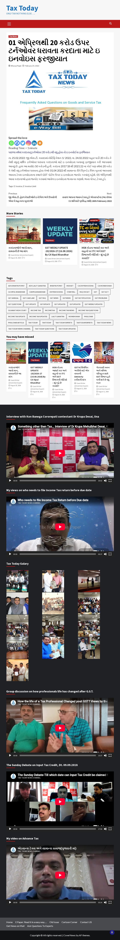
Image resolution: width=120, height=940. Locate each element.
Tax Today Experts (63, 323)
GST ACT (105, 292)
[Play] (10, 480)
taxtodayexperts (84, 323)
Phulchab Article (16, 323)
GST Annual (13, 298)
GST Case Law (29, 298)
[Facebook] (17, 143)
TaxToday (46, 323)
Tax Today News (104, 323)
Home (9, 922)
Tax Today (22, 8)
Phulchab (88, 316)
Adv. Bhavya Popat (16, 286)
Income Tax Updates (38, 316)
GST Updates (59, 304)
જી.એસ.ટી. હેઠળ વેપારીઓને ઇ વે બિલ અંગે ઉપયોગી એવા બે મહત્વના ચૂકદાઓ (32, 197)
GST (95, 292)
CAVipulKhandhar (37, 292)
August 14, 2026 (89, 265)
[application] (60, 453)
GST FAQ (42, 298)
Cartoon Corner (69, 922)
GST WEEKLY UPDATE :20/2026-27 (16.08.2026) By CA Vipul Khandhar (58, 251)
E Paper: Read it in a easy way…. (31, 922)
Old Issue (54, 922)
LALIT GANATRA (58, 316)
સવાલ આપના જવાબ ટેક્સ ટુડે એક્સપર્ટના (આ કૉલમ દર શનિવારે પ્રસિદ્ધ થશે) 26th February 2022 (87, 197)
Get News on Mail (15, 925)
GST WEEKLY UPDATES (93, 304)
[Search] (110, 23)
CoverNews (70, 935)
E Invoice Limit (29, 186)
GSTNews (67, 298)
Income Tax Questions (88, 310)
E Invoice (18, 186)
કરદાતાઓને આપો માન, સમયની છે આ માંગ (20, 249)
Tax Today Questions (44, 329)
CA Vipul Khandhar (16, 292)
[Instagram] (28, 143)
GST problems (101, 298)
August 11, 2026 (82, 389)
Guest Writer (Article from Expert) (22, 255)
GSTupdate (45, 304)
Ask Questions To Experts (40, 925)
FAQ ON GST (85, 292)
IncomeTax (50, 310)
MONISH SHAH (74, 316)
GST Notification (83, 298)
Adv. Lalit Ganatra (37, 286)
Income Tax (36, 310)
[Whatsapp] (11, 143)
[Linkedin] (34, 143)
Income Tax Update (16, 316)
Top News (13, 36)
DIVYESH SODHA (56, 292)
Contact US (86, 922)
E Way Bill (71, 292)
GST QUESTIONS (14, 304)
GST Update (31, 304)
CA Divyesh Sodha (86, 286)
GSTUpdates (75, 304)
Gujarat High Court (17, 310)
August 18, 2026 (16, 258)
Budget (70, 286)
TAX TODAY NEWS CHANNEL (19, 329)
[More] (39, 143)
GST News (54, 298)
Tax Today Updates (67, 329)
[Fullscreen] (110, 480)
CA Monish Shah (105, 286)
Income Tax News (66, 310)
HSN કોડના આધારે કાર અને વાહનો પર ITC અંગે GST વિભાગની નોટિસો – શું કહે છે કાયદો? (95, 253)
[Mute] (105, 480)
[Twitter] (22, 143)
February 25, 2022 (32, 66)
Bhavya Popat (16, 66)
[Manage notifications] (112, 932)
